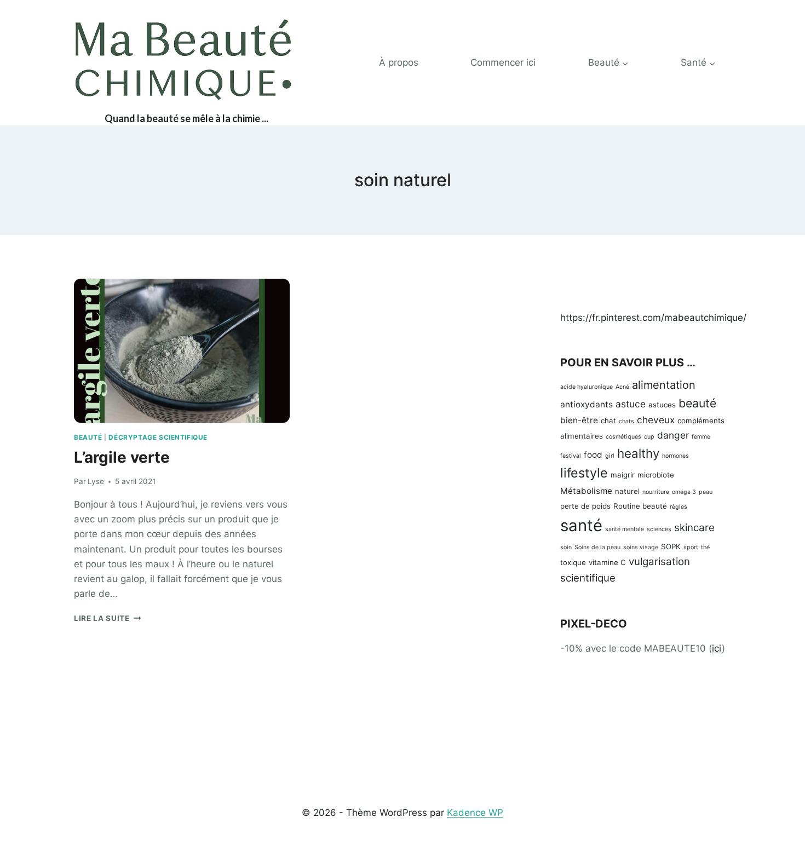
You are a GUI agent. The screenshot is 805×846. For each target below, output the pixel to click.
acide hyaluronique (586, 386)
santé (581, 525)
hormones (675, 455)
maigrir (623, 474)
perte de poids (585, 506)
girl (609, 455)
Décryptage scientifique (158, 437)
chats (626, 421)
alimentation (663, 385)
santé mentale (624, 529)
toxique (573, 562)
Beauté (88, 437)
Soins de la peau (597, 547)
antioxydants (586, 404)
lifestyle (584, 473)
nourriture (655, 492)
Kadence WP (475, 812)
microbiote (655, 474)
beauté (697, 403)
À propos (398, 62)
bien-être (579, 420)
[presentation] (182, 351)
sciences (659, 529)
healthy (638, 453)
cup (649, 436)
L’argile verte (122, 457)
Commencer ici (503, 62)
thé (705, 547)
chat (608, 420)
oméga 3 (684, 492)
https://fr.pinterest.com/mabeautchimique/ (653, 317)
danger (673, 435)
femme (701, 436)
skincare (694, 527)
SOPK (671, 546)
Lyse (96, 481)
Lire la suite (107, 618)
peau (705, 492)
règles (678, 506)
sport (690, 547)
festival (570, 455)
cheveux (656, 419)
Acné (622, 386)
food (593, 455)
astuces (662, 404)
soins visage (640, 547)
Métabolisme (586, 491)
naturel (627, 491)
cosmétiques (623, 436)
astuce (631, 404)
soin (566, 547)
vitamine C (607, 562)
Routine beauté (640, 506)
